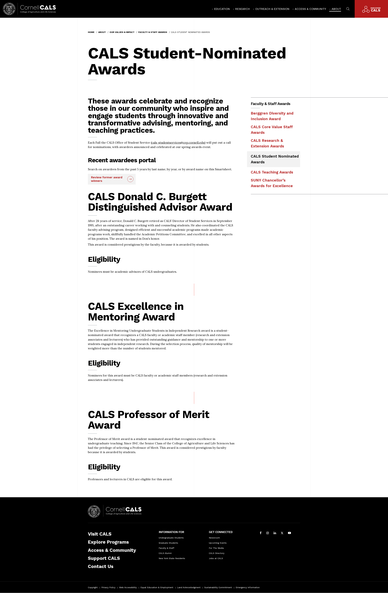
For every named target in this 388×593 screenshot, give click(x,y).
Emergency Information (248, 587)
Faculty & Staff (166, 548)
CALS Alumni (165, 553)
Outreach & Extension (272, 8)
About (336, 8)
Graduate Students (168, 543)
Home (91, 32)
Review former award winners (106, 179)
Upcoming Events (218, 543)
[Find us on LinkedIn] (275, 533)
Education (222, 8)
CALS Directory (216, 553)
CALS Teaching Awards (272, 172)
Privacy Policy (108, 587)
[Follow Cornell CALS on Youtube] (289, 533)
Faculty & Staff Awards (152, 32)
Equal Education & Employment (156, 587)
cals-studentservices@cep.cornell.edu (178, 142)
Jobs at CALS (216, 558)
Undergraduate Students (171, 537)
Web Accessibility (128, 587)
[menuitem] (221, 9)
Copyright (93, 587)
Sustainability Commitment (218, 587)
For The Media (216, 548)
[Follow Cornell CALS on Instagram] (267, 533)
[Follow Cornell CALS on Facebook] (260, 533)
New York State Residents (172, 558)
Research (242, 8)
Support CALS (104, 558)
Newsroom (214, 537)
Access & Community (310, 8)
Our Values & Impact (122, 32)
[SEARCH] (347, 8)
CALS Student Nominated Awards (275, 159)
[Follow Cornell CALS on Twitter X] (282, 533)
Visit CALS (99, 534)
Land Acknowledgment (189, 587)
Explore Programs (108, 542)
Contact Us (100, 566)
